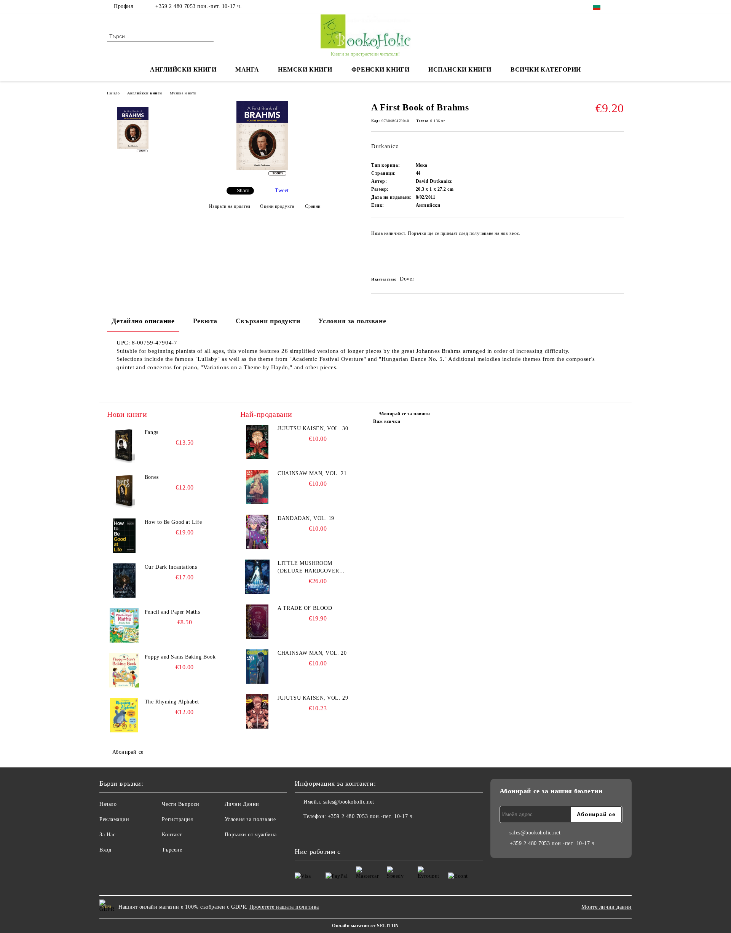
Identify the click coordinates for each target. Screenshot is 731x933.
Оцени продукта (277, 206)
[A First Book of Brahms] (262, 174)
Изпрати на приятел (230, 206)
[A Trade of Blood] (257, 621)
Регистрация (177, 819)
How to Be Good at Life (173, 522)
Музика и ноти (183, 93)
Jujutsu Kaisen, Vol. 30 (313, 428)
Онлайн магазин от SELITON (365, 925)
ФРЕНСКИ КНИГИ (380, 69)
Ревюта (205, 321)
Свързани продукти (268, 321)
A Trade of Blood (305, 608)
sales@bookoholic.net (348, 802)
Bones (152, 477)
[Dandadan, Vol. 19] (257, 532)
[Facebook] (620, 6)
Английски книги (144, 93)
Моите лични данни (606, 907)
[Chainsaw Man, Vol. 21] (257, 487)
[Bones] (124, 491)
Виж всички (387, 421)
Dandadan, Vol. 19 (306, 518)
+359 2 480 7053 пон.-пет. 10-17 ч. (198, 6)
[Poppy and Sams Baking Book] (124, 670)
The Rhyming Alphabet (172, 702)
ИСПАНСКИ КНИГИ (460, 69)
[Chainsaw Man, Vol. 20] (257, 666)
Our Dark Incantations (171, 567)
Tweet (282, 190)
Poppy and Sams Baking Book (180, 657)
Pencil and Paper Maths (172, 612)
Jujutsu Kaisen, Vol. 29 (313, 698)
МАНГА (247, 69)
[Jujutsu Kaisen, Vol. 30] (257, 442)
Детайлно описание (143, 321)
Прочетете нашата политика (284, 907)
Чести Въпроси (180, 804)
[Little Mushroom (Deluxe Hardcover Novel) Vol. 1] (257, 577)
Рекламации (114, 819)
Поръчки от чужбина (251, 834)
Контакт (172, 834)
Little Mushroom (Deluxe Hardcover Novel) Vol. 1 (308, 567)
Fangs (151, 432)
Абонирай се (128, 752)
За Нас (107, 834)
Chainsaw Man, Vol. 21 (312, 473)
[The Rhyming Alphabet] (124, 715)
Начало (113, 93)
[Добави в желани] (618, 247)
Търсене (172, 850)
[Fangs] (124, 446)
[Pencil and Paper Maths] (124, 625)
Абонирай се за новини (404, 413)
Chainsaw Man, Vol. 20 (312, 653)
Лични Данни (242, 804)
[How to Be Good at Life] (124, 535)
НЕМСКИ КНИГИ (305, 69)
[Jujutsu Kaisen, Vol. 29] (257, 711)
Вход (105, 850)
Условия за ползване (352, 321)
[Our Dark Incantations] (124, 580)
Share (243, 190)
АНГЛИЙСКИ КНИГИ (183, 69)
